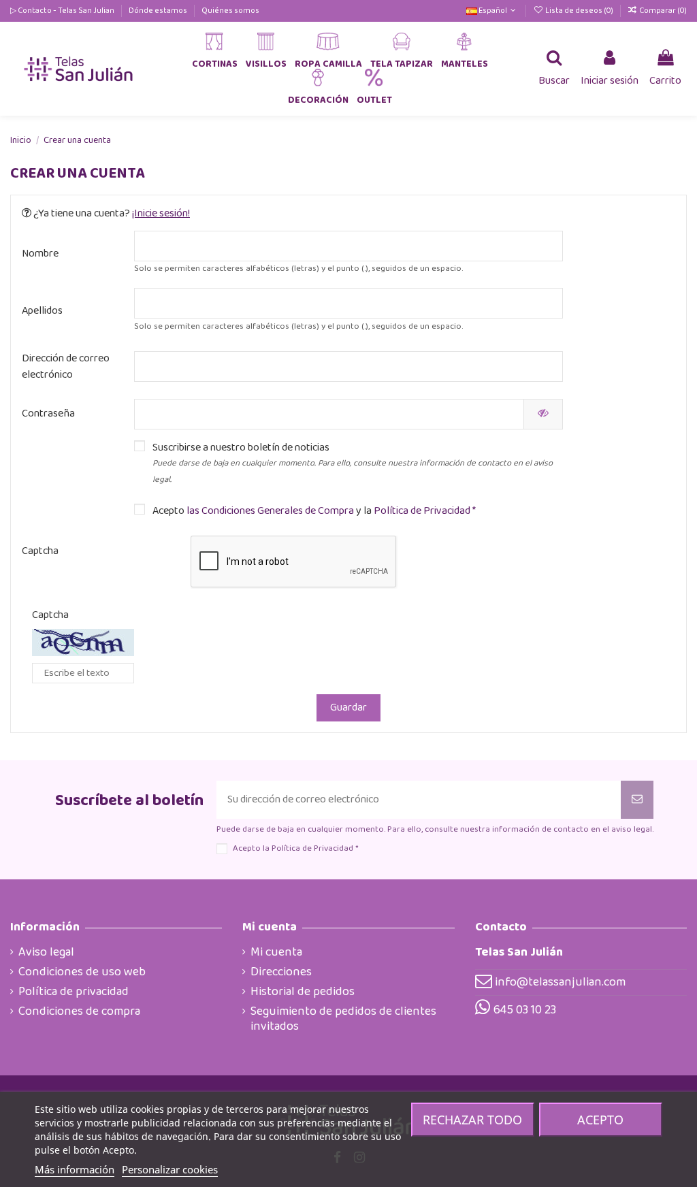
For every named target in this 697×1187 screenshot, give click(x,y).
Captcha (40, 550)
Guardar (348, 707)
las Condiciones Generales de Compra (271, 510)
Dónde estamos (159, 10)
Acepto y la (314, 511)
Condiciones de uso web (82, 971)
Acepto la (295, 848)
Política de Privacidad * (424, 510)
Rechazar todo (472, 1119)
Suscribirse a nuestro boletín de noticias (352, 463)
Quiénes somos (230, 10)
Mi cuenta (276, 952)
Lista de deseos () (579, 10)
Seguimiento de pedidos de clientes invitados (343, 1019)
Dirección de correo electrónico (66, 366)
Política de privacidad (73, 991)
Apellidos (42, 310)
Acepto (600, 1119)
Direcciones (281, 971)
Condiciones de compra (79, 1011)
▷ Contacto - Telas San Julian (63, 10)
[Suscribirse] (637, 800)
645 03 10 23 (524, 1010)
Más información (74, 1169)
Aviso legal (46, 952)
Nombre (40, 253)
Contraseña (48, 413)
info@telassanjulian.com (560, 982)
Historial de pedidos (302, 991)
